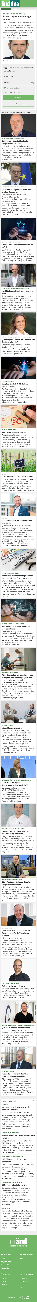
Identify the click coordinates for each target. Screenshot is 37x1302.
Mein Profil (5, 1264)
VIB (21, 1287)
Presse (3, 1281)
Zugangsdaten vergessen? (12, 92)
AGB (21, 1284)
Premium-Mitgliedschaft (6, 1260)
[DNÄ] (15, 3)
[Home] (5, 3)
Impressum (24, 1278)
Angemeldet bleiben (12, 88)
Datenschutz (24, 1281)
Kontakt (4, 1284)
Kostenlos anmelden (19, 103)
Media (22, 1258)
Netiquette (5, 1267)
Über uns (4, 1278)
